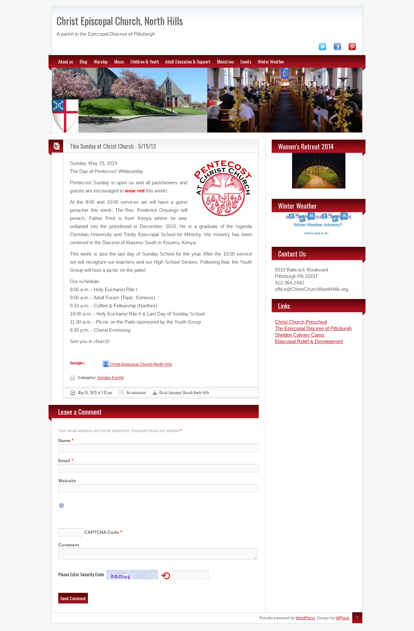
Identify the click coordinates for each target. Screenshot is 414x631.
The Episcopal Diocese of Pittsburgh (313, 328)
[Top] (357, 618)
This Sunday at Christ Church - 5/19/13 (113, 146)
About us (65, 61)
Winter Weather (271, 61)
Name (64, 440)
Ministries (225, 61)
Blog (83, 61)
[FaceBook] (340, 48)
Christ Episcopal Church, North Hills (120, 20)
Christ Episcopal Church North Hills (141, 364)
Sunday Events (110, 377)
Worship (101, 61)
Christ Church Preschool (301, 322)
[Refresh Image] (61, 505)
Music (119, 61)
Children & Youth (144, 61)
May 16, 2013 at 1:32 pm (95, 392)
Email (64, 460)
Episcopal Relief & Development (309, 341)
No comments (136, 392)
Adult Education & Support (188, 61)
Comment (68, 544)
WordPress (305, 618)
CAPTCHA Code (101, 532)
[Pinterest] (355, 48)
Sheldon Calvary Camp (299, 335)
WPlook (342, 618)
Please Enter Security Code (81, 574)
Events (245, 61)
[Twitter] (325, 48)
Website (67, 480)
